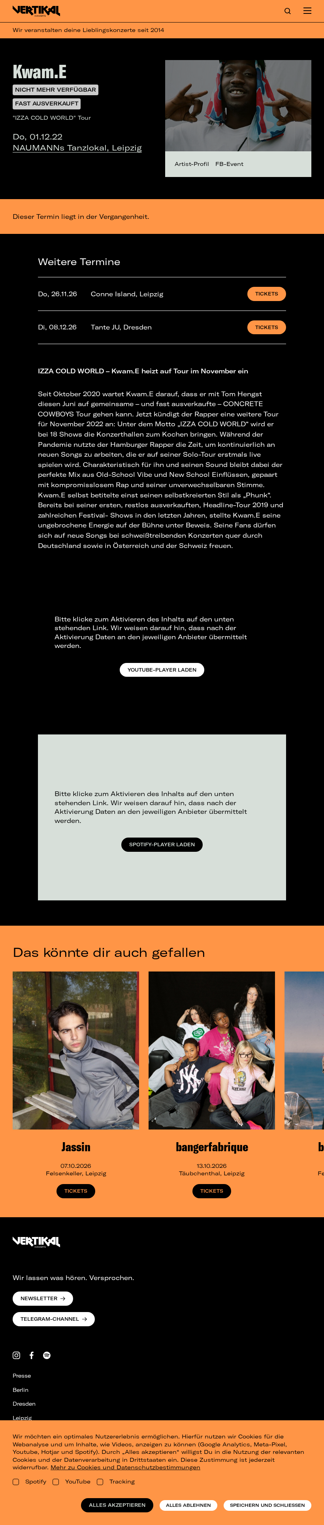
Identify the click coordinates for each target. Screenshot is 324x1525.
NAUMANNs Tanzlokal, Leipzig (77, 147)
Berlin (20, 1390)
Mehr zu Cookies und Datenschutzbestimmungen (125, 1467)
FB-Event (229, 164)
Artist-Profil (192, 164)
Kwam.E (39, 71)
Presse (22, 1375)
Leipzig (22, 1418)
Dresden (24, 1404)
